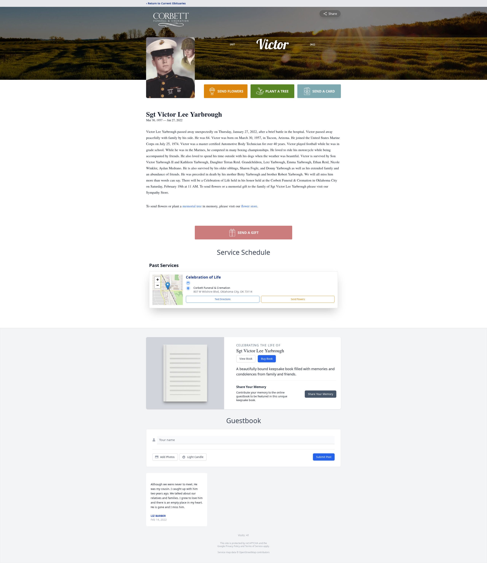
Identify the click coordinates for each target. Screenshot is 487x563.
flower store (249, 206)
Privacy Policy (233, 546)
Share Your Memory (320, 394)
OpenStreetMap (247, 552)
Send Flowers (298, 299)
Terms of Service (254, 546)
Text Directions (223, 299)
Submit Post (323, 457)
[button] (167, 286)
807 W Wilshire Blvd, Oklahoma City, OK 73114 (222, 291)
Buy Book (267, 358)
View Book (246, 358)
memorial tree (192, 206)
